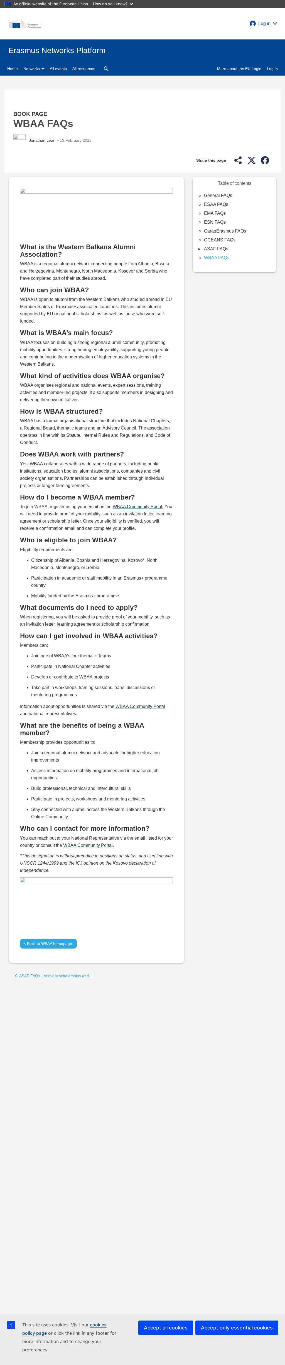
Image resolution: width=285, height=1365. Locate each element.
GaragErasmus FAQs (225, 231)
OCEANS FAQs (219, 240)
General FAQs (218, 195)
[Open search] (106, 69)
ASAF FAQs (216, 248)
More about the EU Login (239, 68)
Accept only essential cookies (237, 1328)
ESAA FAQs (216, 204)
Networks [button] (32, 68)
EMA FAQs (215, 213)
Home (12, 68)
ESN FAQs (215, 222)
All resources (83, 68)
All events (58, 68)
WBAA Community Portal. (138, 506)
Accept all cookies (166, 1328)
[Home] (25, 24)
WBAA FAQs (216, 257)
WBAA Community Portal (140, 706)
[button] (263, 23)
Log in (272, 68)
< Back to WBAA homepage (48, 943)
